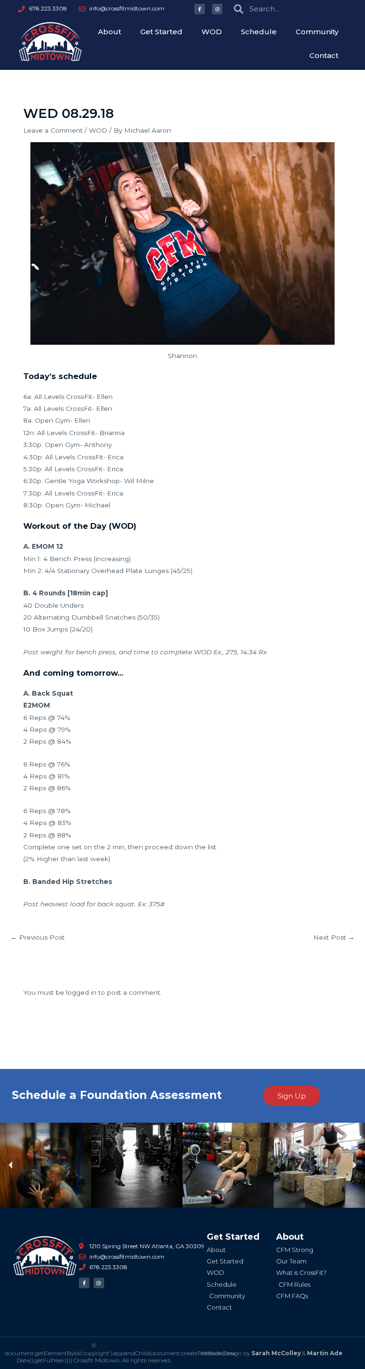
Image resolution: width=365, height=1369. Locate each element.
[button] (11, 1165)
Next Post (334, 937)
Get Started (161, 31)
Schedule (259, 31)
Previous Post (37, 937)
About (109, 31)
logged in (81, 992)
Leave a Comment (53, 130)
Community (317, 31)
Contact (323, 55)
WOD (212, 31)
